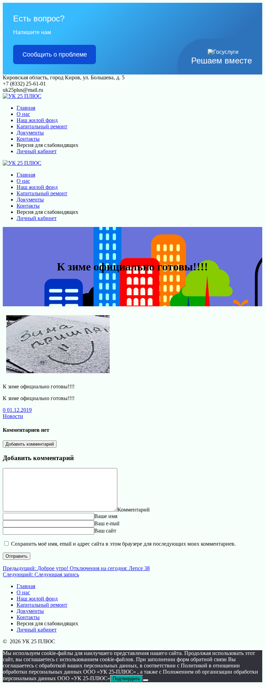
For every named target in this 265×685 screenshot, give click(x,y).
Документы (30, 133)
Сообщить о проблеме (54, 54)
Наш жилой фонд (37, 120)
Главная (26, 108)
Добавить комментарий (30, 444)
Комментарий (133, 510)
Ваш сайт (105, 531)
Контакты (28, 139)
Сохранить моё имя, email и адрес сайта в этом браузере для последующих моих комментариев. (123, 544)
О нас (23, 114)
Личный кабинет (37, 151)
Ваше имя (105, 516)
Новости (13, 416)
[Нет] (145, 680)
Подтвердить (126, 678)
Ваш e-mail (106, 523)
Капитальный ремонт (42, 126)
